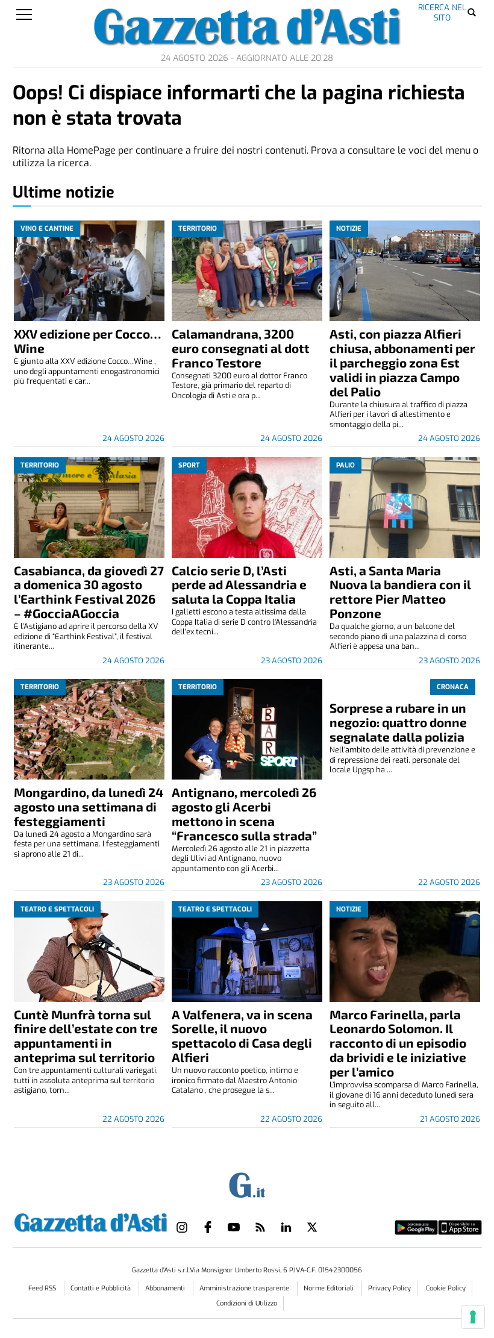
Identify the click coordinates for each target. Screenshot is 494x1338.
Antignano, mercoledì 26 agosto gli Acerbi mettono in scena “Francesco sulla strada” (244, 813)
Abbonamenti (166, 1288)
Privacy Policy (389, 1288)
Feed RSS (43, 1288)
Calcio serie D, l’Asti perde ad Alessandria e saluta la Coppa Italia (239, 585)
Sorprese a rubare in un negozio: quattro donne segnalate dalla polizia (398, 722)
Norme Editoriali (329, 1288)
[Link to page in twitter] (312, 1227)
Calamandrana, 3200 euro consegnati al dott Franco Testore (241, 348)
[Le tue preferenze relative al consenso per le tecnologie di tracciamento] (472, 1316)
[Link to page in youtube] (234, 1227)
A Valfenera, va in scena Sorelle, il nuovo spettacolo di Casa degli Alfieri (242, 1036)
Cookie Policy (446, 1288)
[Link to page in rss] (260, 1227)
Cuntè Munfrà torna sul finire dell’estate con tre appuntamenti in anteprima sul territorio (86, 1036)
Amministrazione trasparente (245, 1288)
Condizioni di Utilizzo (246, 1303)
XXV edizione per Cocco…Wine (87, 340)
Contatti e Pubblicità (101, 1288)
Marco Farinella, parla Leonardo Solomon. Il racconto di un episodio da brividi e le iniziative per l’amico (398, 1043)
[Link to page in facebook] (208, 1227)
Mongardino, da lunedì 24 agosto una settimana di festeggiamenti (88, 806)
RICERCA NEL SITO (442, 12)
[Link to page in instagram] (182, 1227)
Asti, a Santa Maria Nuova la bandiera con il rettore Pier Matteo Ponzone (400, 592)
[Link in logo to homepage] (91, 1220)
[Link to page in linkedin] (286, 1227)
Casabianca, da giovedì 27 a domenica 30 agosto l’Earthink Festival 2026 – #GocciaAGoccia (89, 592)
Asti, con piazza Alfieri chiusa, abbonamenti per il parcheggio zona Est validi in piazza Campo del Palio (402, 362)
